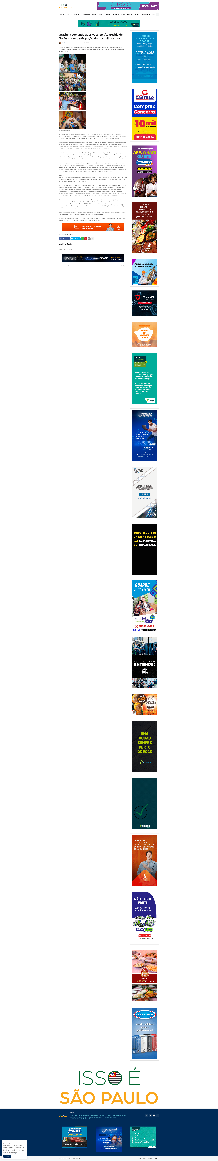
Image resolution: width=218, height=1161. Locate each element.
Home (62, 14)
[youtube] (154, 1115)
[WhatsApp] (82, 238)
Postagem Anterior (65, 266)
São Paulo (86, 14)
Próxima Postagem (122, 266)
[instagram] (157, 1115)
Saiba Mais (15, 1154)
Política (136, 14)
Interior (101, 14)
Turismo (129, 14)
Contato (150, 1158)
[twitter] (150, 1115)
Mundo (108, 14)
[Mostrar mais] (92, 238)
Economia (115, 14)
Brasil (123, 14)
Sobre (144, 1158)
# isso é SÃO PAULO (72, 31)
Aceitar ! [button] (7, 1156)
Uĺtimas (76, 14)
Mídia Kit (157, 1158)
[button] (153, 14)
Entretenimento (146, 14)
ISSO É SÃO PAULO (74, 1158)
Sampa (94, 14)
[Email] (89, 238)
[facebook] (146, 1115)
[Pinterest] (85, 238)
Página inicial (62, 31)
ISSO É (68, 14)
